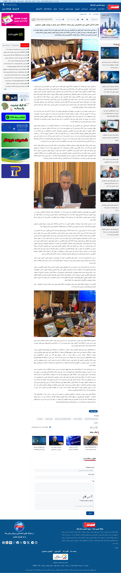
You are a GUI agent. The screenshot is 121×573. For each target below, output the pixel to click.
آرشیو (33, 1)
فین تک (61, 9)
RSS (10, 1)
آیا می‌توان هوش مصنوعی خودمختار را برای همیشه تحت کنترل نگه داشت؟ (110, 207)
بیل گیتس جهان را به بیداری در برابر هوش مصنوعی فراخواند (56, 449)
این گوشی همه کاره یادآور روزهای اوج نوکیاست (17, 66)
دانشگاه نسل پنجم (78, 419)
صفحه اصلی (101, 9)
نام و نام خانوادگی (90, 467)
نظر (93, 481)
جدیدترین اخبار (25, 45)
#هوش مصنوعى (47, 551)
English (6, 1)
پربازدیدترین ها (15, 45)
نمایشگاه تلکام (48, 9)
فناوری (96, 423)
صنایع (55, 9)
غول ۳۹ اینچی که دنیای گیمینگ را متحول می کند (17, 49)
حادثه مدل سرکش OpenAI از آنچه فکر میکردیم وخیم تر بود (73, 449)
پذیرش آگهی (28, 1)
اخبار (90, 14)
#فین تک (66, 551)
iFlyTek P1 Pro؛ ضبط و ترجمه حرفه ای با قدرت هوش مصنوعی (90, 449)
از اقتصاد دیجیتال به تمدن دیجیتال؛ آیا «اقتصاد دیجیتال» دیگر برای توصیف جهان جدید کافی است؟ (110, 89)
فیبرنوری (77, 9)
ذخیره (90, 513)
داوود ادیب (39, 419)
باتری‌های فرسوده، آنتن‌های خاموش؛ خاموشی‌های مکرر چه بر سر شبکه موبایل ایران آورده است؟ (110, 232)
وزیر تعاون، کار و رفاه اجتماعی (91, 419)
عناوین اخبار (93, 9)
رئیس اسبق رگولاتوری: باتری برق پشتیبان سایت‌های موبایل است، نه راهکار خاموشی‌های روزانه (110, 113)
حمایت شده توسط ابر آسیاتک (60, 563)
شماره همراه (91, 474)
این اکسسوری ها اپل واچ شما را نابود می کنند (18, 61)
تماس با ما (56, 1)
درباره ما (38, 1)
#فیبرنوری (57, 551)
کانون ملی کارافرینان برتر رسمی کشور (63, 419)
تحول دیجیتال (20, 1)
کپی (33, 19)
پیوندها (14, 1)
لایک (93, 428)
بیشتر (5, 89)
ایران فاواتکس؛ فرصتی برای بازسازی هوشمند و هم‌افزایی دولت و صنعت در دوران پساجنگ (110, 65)
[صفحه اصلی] (113, 7)
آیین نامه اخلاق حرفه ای (47, 1)
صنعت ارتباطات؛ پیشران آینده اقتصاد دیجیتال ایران (16, 86)
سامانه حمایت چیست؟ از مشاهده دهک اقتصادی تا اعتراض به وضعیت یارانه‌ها (110, 137)
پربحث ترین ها (6, 45)
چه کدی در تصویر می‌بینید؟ (86, 501)
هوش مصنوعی (69, 9)
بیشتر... (116, 548)
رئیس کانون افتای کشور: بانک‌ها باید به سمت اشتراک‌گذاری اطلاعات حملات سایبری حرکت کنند (110, 183)
